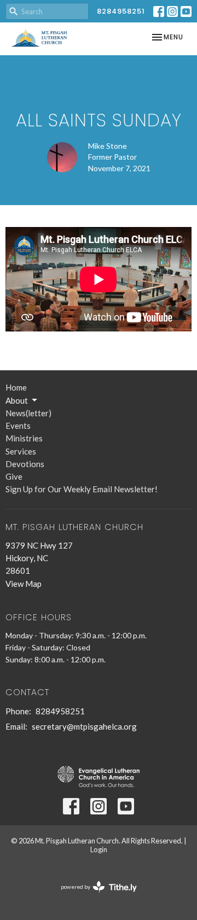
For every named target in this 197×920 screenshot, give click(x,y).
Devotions (24, 464)
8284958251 (121, 11)
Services (20, 451)
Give (13, 476)
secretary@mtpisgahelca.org (84, 726)
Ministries (24, 438)
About (16, 400)
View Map (23, 584)
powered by (93, 896)
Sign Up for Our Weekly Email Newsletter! (81, 489)
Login (98, 849)
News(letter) (28, 413)
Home (16, 387)
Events (18, 425)
